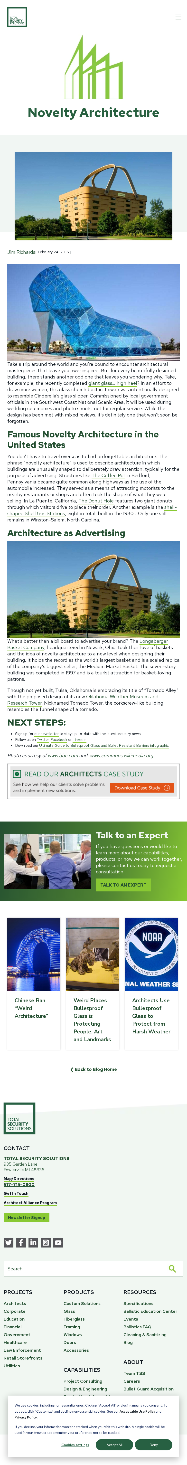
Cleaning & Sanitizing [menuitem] (145, 1334)
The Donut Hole (96, 501)
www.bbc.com (63, 755)
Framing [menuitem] (72, 1327)
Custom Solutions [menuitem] (82, 1303)
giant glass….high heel (112, 383)
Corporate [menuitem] (15, 1311)
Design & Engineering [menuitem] (85, 1389)
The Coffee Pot (108, 475)
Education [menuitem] (14, 1319)
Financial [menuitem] (12, 1327)
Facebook (59, 739)
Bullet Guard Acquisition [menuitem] (148, 1389)
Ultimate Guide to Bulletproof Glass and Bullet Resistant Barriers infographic (103, 745)
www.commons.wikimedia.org (121, 755)
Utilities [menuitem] (12, 1366)
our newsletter (46, 733)
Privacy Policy (26, 1417)
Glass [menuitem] (69, 1311)
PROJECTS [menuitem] (18, 1292)
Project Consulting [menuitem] (83, 1381)
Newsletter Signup (26, 1217)
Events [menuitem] (130, 1319)
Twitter (43, 739)
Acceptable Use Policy (137, 1411)
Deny (154, 1445)
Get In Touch (16, 1193)
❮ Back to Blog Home (93, 1069)
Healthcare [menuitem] (15, 1342)
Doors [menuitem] (70, 1342)
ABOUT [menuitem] (133, 1362)
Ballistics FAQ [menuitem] (137, 1327)
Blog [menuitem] (128, 1342)
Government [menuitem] (17, 1334)
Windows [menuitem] (73, 1334)
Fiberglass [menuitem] (74, 1319)
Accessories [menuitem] (76, 1350)
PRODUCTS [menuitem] (79, 1292)
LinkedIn (79, 739)
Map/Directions (19, 1178)
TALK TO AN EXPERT (123, 885)
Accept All (114, 1445)
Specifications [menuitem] (138, 1303)
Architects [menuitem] (15, 1303)
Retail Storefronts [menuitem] (23, 1358)
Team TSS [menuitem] (134, 1373)
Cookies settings (75, 1445)
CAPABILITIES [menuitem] (82, 1369)
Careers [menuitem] (131, 1381)
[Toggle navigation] (178, 17)
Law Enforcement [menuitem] (22, 1350)
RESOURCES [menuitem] (139, 1292)
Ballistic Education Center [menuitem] (150, 1311)
